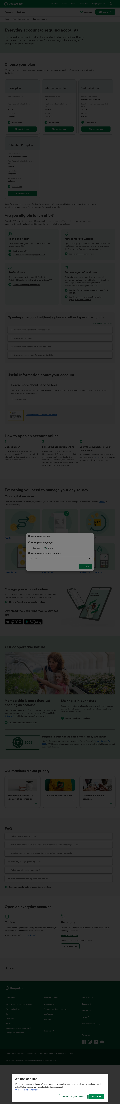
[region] (60, 1088)
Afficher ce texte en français (26, 1090)
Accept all (96, 1097)
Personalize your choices (73, 1097)
